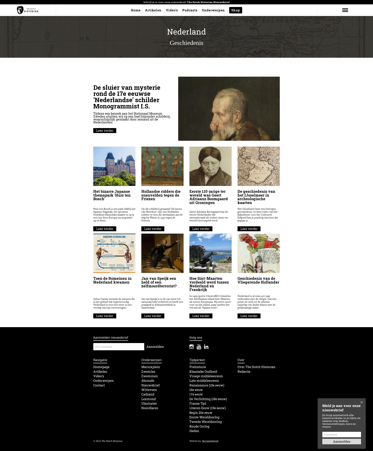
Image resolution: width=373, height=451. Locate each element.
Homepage (101, 367)
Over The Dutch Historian (256, 367)
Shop (235, 10)
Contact (99, 385)
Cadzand (147, 394)
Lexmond (148, 399)
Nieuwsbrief (150, 385)
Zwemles (148, 371)
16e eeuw (196, 389)
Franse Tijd (197, 403)
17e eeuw (196, 394)
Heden (194, 430)
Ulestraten (149, 403)
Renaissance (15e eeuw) (206, 385)
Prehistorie (197, 367)
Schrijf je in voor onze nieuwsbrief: (186, 2)
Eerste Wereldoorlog (204, 417)
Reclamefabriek (210, 441)
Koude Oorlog (199, 426)
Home (136, 10)
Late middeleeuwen (204, 380)
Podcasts (189, 10)
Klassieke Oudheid (203, 371)
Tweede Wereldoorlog (205, 421)
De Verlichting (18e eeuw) (208, 399)
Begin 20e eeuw (200, 412)
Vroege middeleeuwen (206, 376)
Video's (172, 10)
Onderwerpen (213, 10)
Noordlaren (149, 408)
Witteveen (149, 389)
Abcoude (147, 380)
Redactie (243, 371)
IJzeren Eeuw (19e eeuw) (207, 408)
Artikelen (153, 10)
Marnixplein (150, 367)
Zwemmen (149, 376)
